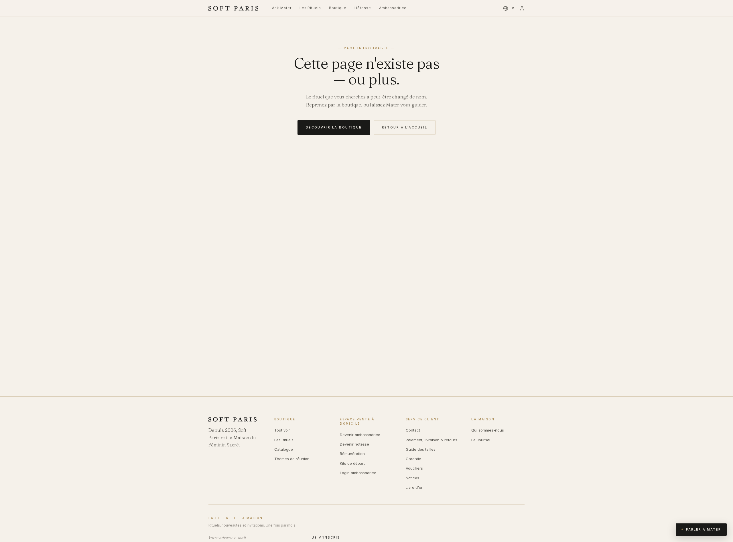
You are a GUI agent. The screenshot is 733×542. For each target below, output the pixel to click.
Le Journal (480, 440)
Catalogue (283, 449)
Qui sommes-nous (487, 430)
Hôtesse (362, 8)
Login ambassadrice (358, 472)
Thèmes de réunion (292, 458)
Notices (412, 478)
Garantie (413, 458)
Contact (413, 430)
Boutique (337, 8)
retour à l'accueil (404, 127)
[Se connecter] (522, 8)
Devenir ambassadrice (360, 434)
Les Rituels (310, 8)
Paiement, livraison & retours (431, 440)
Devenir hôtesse (354, 444)
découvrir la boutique (334, 127)
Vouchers (414, 468)
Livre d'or (414, 487)
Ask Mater (281, 8)
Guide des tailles (421, 449)
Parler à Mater (703, 529)
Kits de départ (352, 463)
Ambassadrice (393, 8)
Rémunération (352, 453)
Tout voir (282, 430)
